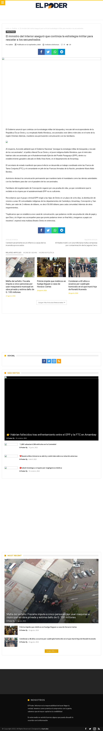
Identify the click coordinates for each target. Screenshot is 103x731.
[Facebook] (44, 361)
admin (11, 44)
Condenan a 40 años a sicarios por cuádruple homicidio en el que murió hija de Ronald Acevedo (82, 285)
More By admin (30, 253)
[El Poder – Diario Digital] (51, 3)
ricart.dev (44, 729)
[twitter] (48, 52)
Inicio (7, 28)
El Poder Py (10, 438)
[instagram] (54, 361)
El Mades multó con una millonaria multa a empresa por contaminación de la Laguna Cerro (76, 242)
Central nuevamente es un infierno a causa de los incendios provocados (26, 242)
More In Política (46, 253)
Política (14, 28)
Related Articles (13, 253)
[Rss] (59, 361)
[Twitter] (49, 361)
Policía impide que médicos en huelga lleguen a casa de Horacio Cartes (51, 284)
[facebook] (41, 52)
